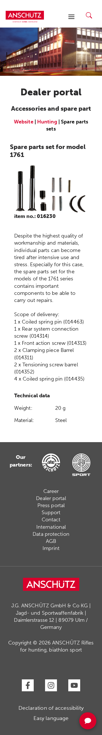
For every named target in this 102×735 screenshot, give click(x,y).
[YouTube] (74, 685)
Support (51, 512)
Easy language (51, 718)
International (51, 527)
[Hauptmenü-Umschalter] (71, 16)
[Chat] (87, 720)
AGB (51, 541)
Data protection (51, 534)
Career (51, 491)
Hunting (47, 122)
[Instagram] (51, 685)
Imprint (51, 548)
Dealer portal (51, 498)
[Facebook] (28, 685)
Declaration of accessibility (51, 708)
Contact (51, 519)
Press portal (51, 505)
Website (23, 122)
